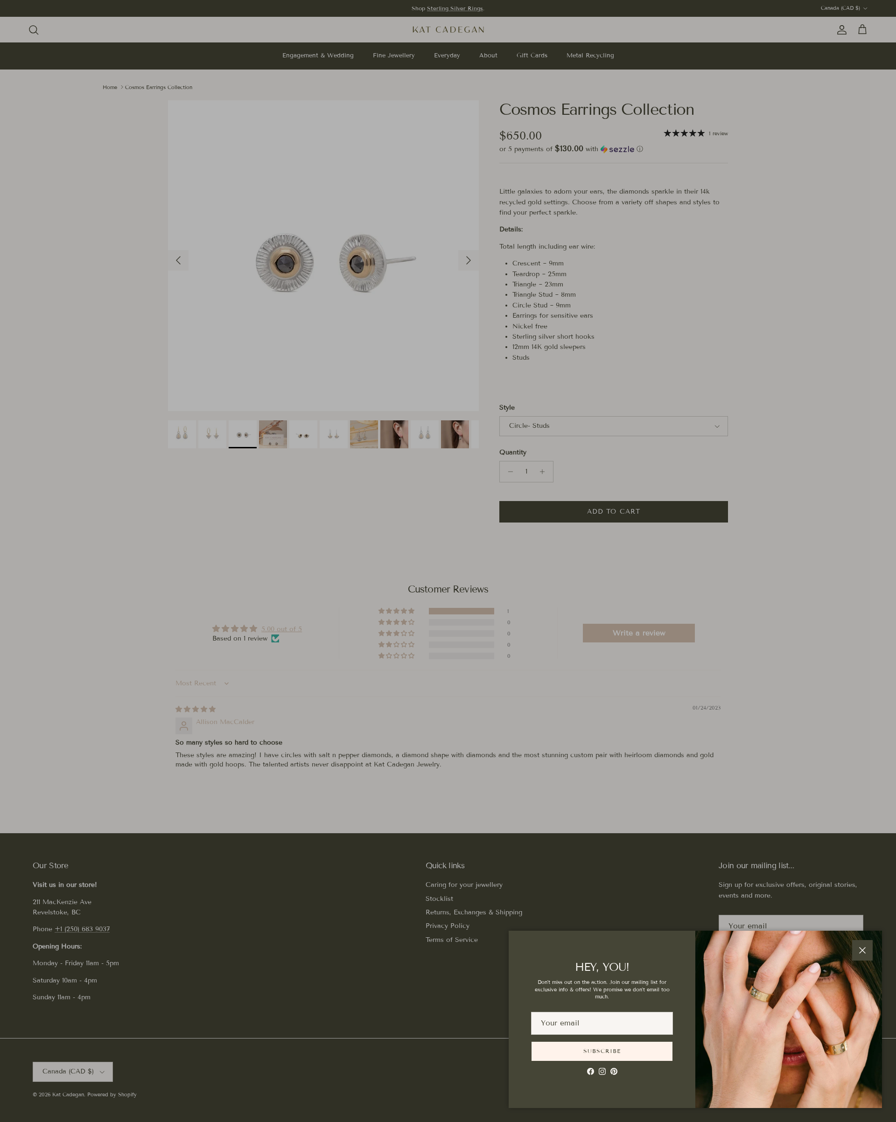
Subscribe (602, 1050)
